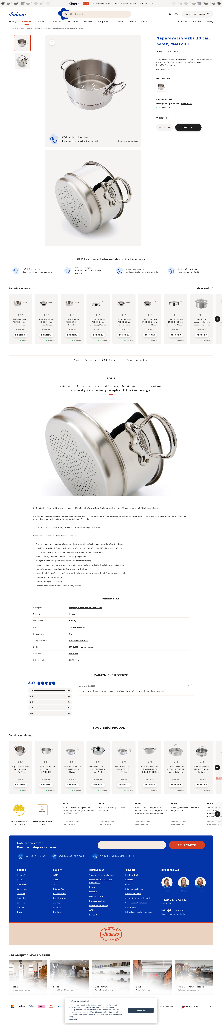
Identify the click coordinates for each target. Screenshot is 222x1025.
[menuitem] (12, 22)
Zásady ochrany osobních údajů (88, 1007)
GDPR (92, 910)
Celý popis (161, 69)
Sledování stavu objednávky (138, 898)
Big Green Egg (59, 894)
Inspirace (182, 22)
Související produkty (137, 360)
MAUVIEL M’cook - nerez (81, 647)
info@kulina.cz (172, 910)
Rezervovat (186, 104)
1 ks (71, 634)
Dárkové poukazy (97, 901)
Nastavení (72, 1019)
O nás (128, 884)
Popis (76, 360)
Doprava (93, 892)
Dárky (210, 22)
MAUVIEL (73, 654)
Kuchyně (21, 875)
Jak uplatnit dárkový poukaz (138, 912)
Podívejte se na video (128, 141)
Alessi (56, 880)
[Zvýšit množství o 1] (169, 127)
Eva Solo (57, 912)
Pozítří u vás (162, 99)
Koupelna (21, 898)
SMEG (56, 884)
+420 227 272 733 (174, 900)
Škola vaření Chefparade (136, 903)
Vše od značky (203, 288)
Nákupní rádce (96, 896)
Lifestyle (21, 903)
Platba (92, 887)
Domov (20, 907)
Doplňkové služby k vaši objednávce (100, 881)
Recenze (129, 880)
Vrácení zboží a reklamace (101, 875)
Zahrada (21, 894)
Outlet (20, 912)
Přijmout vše (141, 1010)
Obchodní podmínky (98, 906)
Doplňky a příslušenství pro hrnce (85, 608)
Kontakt (93, 915)
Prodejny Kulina (132, 875)
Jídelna (20, 880)
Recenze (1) (112, 360)
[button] (20, 785)
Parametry (90, 360)
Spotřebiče (22, 889)
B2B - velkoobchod (134, 889)
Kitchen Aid (58, 889)
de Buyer (57, 907)
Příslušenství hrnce (78, 640)
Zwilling (56, 903)
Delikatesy (22, 884)
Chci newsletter (186, 845)
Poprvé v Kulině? (133, 894)
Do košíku (188, 127)
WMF (55, 875)
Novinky (197, 22)
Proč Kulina (130, 907)
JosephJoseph (59, 898)
